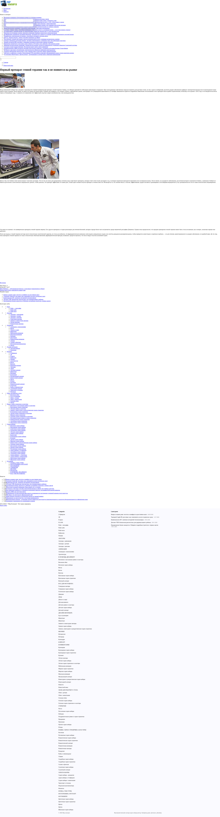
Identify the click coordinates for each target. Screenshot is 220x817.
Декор (12, 368)
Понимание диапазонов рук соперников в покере (20, 501)
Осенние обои (14, 401)
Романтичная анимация (17, 339)
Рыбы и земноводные (16, 387)
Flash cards (13, 310)
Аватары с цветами (16, 317)
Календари (13, 435)
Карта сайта (3, 505)
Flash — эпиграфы (15, 308)
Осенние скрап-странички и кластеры (21, 416)
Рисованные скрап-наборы (18, 449)
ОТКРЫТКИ (14, 467)
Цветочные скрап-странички (18, 422)
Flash (8, 306)
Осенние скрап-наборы (17, 444)
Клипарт (9, 351)
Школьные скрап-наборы (17, 459)
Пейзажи (13, 336)
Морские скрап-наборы (17, 441)
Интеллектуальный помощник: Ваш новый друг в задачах (24, 487)
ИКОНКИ (13, 469)
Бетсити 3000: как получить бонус (16, 491)
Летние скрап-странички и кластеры (21, 413)
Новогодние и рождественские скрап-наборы (23, 442)
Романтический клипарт (17, 384)
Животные (13, 331)
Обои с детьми (14, 398)
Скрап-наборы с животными (18, 456)
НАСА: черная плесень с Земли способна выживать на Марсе (22, 37)
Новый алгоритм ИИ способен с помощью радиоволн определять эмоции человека (28, 42)
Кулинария (13, 374)
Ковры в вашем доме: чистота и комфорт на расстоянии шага (21, 294)
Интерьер (13, 373)
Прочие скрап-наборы (16, 447)
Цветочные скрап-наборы (17, 458)
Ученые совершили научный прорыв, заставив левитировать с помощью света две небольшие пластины (35, 40)
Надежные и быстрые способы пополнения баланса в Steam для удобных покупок (30, 488)
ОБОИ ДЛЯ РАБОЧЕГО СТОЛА (68, 690)
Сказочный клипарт (16, 388)
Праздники (13, 337)
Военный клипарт (15, 365)
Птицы (12, 381)
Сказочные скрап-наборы (17, 453)
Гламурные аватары (16, 319)
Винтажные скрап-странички (19, 407)
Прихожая (13, 350)
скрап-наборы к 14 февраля (18, 450)
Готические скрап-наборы (18, 430)
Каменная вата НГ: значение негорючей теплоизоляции (19, 298)
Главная (5, 62)
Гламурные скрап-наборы (17, 428)
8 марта (12, 356)
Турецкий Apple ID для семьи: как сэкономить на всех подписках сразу (24, 296)
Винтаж (12, 364)
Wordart (12, 359)
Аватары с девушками (16, 314)
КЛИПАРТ (61, 642)
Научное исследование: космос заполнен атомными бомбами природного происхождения (30, 33)
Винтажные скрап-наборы (18, 427)
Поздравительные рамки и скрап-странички (23, 418)
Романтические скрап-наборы (67, 738)
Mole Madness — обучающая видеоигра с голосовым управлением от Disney (22, 288)
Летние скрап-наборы (16, 439)
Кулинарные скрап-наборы (18, 436)
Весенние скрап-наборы (17, 425)
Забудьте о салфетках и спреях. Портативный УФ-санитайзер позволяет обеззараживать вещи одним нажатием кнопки (39, 53)
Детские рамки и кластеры (18, 408)
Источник (3, 282)
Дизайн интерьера (12, 347)
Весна (12, 328)
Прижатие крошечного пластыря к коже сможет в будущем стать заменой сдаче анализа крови (31, 43)
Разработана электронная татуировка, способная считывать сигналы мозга (26, 36)
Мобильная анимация (16, 333)
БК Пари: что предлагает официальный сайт (20, 495)
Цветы (12, 345)
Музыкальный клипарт (17, 376)
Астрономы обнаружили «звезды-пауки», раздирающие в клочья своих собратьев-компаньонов (32, 54)
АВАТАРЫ (61, 538)
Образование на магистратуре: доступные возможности (22, 498)
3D (11, 354)
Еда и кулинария (15, 396)
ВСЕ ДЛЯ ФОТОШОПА (17, 473)
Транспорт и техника (16, 390)
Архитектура (14, 361)
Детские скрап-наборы (17, 432)
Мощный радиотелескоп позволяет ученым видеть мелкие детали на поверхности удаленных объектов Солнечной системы (40, 45)
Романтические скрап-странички (20, 419)
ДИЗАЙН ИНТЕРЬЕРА (65, 613)
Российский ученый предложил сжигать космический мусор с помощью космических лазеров (31, 39)
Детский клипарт (15, 370)
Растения (13, 382)
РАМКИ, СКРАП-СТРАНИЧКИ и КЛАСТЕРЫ (72, 730)
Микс (5, 10)
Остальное (10, 461)
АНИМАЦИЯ (62, 549)
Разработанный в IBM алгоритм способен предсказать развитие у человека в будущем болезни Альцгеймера (36, 48)
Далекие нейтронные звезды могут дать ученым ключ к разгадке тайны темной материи (30, 51)
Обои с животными (16, 399)
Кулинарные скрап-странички (19, 411)
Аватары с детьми (15, 316)
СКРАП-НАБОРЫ (63, 772)
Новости (6, 11)
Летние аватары (15, 322)
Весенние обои (14, 395)
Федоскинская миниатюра (18, 344)
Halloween (13, 357)
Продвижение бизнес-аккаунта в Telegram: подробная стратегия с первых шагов (27, 301)
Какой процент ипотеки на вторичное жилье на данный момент (24, 496)
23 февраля (13, 353)
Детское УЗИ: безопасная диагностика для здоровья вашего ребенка (23, 299)
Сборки (12, 340)
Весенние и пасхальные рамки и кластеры (22, 405)
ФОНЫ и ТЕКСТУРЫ (17, 462)
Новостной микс (8, 65)
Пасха (12, 379)
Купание (12, 438)
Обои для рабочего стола (14, 393)
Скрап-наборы (11, 424)
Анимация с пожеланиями (18, 327)
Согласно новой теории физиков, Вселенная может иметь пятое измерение (26, 47)
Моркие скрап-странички (17, 415)
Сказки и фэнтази (15, 342)
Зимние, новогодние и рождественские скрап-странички (27, 410)
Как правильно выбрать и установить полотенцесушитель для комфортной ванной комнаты (33, 490)
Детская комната (15, 348)
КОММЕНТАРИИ (63, 645)
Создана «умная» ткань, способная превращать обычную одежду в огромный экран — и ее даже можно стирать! (37, 30)
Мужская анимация (16, 334)
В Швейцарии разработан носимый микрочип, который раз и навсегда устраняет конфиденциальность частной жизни (39, 34)
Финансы (13, 391)
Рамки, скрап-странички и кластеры (17, 404)
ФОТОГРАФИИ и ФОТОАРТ (19, 464)
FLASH (60, 522)
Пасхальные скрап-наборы (18, 445)
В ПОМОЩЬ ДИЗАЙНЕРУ (18, 472)
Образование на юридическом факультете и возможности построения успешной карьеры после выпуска (37, 493)
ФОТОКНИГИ (14, 466)
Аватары (9, 313)
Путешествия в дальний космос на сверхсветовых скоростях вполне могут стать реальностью (31, 31)
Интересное (6, 8)
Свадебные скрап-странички (18, 421)
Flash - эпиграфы (63, 525)
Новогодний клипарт (16, 378)
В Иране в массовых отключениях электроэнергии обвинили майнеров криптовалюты (29, 50)
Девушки (13, 367)
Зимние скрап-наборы (16, 433)
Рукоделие (13, 385)
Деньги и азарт (14, 330)
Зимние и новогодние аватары (19, 320)
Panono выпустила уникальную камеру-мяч (13, 290)
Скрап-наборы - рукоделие (66, 775)
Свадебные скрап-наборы (17, 452)
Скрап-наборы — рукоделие (18, 455)
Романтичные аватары (16, 323)
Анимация (10, 325)
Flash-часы (13, 311)
